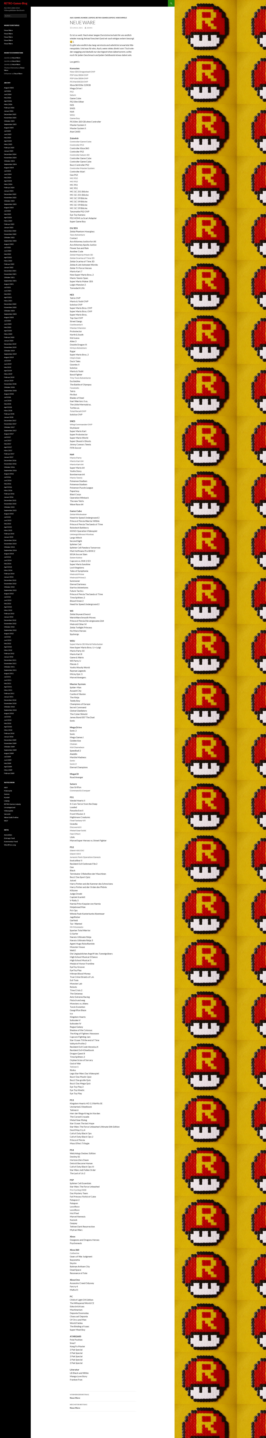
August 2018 (9, 394)
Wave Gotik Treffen (11, 817)
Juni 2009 (7, 760)
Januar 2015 (8, 537)
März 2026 (8, 104)
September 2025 (10, 124)
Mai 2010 (7, 723)
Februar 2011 (9, 693)
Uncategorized (9, 807)
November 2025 (10, 118)
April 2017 (8, 447)
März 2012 (8, 650)
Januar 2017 (8, 457)
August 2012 (9, 633)
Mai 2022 (7, 254)
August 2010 (9, 713)
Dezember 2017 (10, 420)
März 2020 (8, 334)
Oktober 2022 (9, 237)
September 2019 (10, 354)
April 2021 (8, 297)
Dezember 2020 (10, 304)
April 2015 (8, 527)
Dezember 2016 (10, 460)
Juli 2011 (7, 677)
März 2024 (8, 184)
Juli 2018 (7, 397)
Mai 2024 (7, 178)
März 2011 (8, 690)
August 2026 (9, 88)
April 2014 (8, 567)
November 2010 (10, 703)
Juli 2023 (7, 211)
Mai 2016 (7, 484)
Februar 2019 (9, 377)
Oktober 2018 (9, 387)
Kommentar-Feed (11, 841)
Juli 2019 (7, 361)
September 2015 (10, 510)
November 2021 (10, 274)
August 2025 (9, 128)
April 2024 (8, 181)
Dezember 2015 (10, 500)
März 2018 (8, 410)
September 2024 (10, 164)
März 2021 (8, 301)
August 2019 (9, 357)
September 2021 (10, 281)
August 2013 (9, 594)
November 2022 (10, 234)
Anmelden (8, 835)
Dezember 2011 (10, 660)
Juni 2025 (7, 134)
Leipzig (91, 18)
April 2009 (8, 767)
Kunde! (84, 18)
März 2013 (8, 610)
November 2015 (10, 504)
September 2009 (10, 750)
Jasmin (89, 28)
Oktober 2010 (9, 707)
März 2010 (8, 730)
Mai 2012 (7, 643)
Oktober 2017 (9, 427)
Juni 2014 (7, 560)
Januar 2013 (8, 617)
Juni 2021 (7, 291)
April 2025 (8, 141)
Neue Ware (79, 1396)
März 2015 (8, 530)
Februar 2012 (9, 653)
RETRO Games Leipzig (105, 18)
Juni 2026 (7, 94)
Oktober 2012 (9, 627)
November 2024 (10, 158)
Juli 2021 (7, 287)
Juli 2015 (7, 517)
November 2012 (10, 623)
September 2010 (10, 710)
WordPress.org (10, 845)
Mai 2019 (7, 367)
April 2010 (8, 727)
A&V (71, 18)
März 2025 (8, 144)
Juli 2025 (7, 131)
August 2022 (9, 244)
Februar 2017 (9, 454)
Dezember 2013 (10, 580)
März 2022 (8, 261)
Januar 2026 (8, 111)
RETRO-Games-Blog (15, 3)
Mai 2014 (7, 564)
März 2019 (8, 374)
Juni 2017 (7, 440)
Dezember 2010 (10, 700)
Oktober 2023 (9, 201)
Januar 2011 (8, 697)
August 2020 (9, 317)
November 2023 (10, 197)
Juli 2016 (7, 477)
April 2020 (8, 331)
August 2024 (9, 168)
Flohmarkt (8, 791)
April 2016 (8, 487)
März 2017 (8, 450)
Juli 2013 (7, 597)
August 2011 (9, 673)
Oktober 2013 (9, 587)
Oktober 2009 (9, 747)
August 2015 (9, 514)
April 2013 (8, 607)
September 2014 (10, 550)
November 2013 (10, 584)
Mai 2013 (7, 604)
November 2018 (10, 384)
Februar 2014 (9, 574)
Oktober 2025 (9, 121)
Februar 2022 (9, 264)
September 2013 (10, 590)
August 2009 (9, 753)
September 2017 (10, 430)
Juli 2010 (7, 717)
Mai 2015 (7, 524)
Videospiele (121, 18)
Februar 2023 (9, 224)
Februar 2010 (9, 733)
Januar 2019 (8, 381)
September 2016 (10, 470)
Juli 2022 (7, 247)
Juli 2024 (7, 171)
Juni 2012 (7, 640)
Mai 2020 (7, 327)
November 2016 (10, 464)
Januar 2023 (8, 227)
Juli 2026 (7, 91)
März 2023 (8, 221)
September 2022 (10, 241)
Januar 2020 (8, 341)
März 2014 (8, 570)
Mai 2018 (7, 404)
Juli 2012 (7, 637)
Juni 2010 (7, 720)
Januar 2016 (8, 497)
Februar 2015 (9, 534)
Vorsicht (7, 814)
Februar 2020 (9, 337)
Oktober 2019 (9, 351)
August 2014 (9, 554)
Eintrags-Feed (9, 838)
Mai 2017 (7, 444)
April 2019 (8, 371)
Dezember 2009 (10, 740)
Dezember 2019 (10, 344)
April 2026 (8, 101)
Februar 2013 (9, 614)
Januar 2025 (8, 151)
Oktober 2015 (9, 507)
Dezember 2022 (10, 231)
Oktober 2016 (9, 467)
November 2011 (10, 663)
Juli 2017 (7, 437)
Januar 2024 (8, 191)
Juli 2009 (7, 757)
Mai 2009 (7, 763)
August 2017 (9, 434)
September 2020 (10, 314)
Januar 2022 (8, 267)
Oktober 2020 (9, 311)
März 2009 (8, 770)
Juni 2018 (7, 401)
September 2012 (10, 630)
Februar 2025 (9, 148)
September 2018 (10, 391)
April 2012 (8, 647)
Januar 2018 (8, 417)
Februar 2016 (9, 494)
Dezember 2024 (10, 154)
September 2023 (10, 204)
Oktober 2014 (9, 547)
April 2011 (8, 687)
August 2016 (9, 474)
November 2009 (10, 743)
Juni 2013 (7, 600)
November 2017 (10, 424)
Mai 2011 (7, 683)
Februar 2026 (9, 108)
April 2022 (8, 257)
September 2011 (10, 670)
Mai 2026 (7, 98)
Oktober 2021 (9, 277)
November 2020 (10, 307)
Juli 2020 (7, 321)
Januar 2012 (8, 657)
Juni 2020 (7, 324)
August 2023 (9, 207)
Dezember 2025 (10, 114)
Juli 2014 (7, 557)
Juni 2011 (7, 680)
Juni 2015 (7, 520)
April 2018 (8, 407)
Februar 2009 (9, 773)
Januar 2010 (8, 737)
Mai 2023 (7, 214)
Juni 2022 (7, 251)
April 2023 (8, 217)
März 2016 (8, 490)
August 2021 (9, 284)
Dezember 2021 (10, 271)
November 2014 (10, 544)
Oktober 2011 (9, 667)
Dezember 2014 (10, 540)
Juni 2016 (7, 480)
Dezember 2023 (10, 194)
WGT (6, 821)
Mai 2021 (7, 294)
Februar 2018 (9, 414)
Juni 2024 (7, 174)
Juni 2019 (7, 364)
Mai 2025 (7, 138)
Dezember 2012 (10, 620)
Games (77, 18)
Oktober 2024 (9, 161)
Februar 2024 (9, 188)
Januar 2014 (8, 577)
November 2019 (10, 347)
